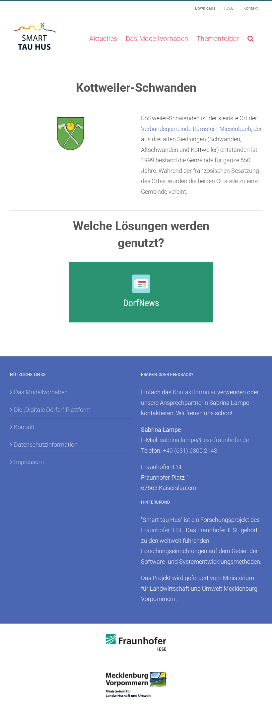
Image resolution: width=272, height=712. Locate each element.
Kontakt (24, 426)
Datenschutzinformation (46, 444)
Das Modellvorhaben (41, 392)
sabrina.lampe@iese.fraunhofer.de (204, 439)
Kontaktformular (194, 392)
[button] (250, 38)
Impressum (29, 461)
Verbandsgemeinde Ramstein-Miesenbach (196, 128)
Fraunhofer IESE (162, 530)
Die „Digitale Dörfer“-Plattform (52, 409)
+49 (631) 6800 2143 (190, 450)
